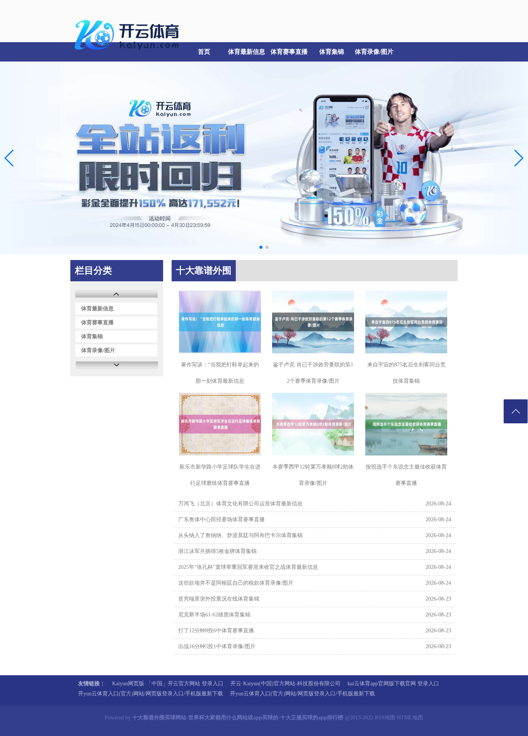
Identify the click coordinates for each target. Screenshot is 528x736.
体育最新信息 (246, 51)
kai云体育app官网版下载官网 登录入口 (393, 683)
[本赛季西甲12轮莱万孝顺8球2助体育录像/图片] (313, 424)
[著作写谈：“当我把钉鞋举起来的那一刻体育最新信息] (220, 322)
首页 (204, 51)
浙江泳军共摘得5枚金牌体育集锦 (217, 551)
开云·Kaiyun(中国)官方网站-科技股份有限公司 (285, 683)
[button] (519, 157)
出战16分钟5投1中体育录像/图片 (216, 646)
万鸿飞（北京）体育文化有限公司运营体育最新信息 (240, 504)
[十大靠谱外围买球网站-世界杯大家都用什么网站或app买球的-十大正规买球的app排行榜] (129, 54)
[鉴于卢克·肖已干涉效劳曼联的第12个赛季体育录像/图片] (313, 322)
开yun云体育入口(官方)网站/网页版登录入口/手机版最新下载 (150, 694)
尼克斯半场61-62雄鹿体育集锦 (214, 615)
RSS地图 (385, 718)
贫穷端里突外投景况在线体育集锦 (218, 599)
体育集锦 (331, 51)
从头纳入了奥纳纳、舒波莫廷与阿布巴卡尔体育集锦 (240, 535)
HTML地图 (410, 718)
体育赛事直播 (289, 51)
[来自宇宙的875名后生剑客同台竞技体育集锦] (406, 322)
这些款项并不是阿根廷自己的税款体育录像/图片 (235, 583)
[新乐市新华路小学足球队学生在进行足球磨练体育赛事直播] (220, 424)
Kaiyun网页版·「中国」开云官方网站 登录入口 (167, 683)
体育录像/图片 (374, 51)
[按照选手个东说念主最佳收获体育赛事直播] (406, 424)
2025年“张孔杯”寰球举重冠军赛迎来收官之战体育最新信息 (248, 567)
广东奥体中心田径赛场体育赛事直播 (221, 519)
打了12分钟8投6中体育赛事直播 (216, 630)
